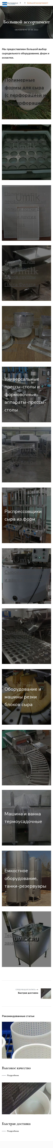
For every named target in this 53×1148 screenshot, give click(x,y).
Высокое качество (16, 1068)
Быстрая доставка (16, 1123)
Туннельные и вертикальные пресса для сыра (23, 454)
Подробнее (13, 1075)
